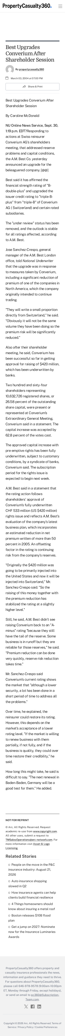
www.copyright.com (45, 831)
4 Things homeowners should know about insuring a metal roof (31, 906)
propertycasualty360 (31, 69)
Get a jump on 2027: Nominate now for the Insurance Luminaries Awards (31, 932)
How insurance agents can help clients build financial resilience (32, 895)
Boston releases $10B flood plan (29, 918)
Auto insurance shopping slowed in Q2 (27, 883)
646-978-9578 (28, 986)
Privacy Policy (25, 1027)
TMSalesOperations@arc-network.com (29, 839)
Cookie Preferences (46, 1027)
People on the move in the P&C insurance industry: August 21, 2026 (31, 870)
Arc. (26, 1023)
